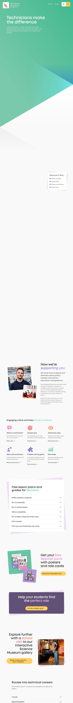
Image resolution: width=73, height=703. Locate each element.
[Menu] (68, 4)
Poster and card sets (57, 184)
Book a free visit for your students (18, 661)
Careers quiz (55, 187)
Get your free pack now (52, 573)
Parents (57, 4)
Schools (50, 4)
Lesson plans (55, 181)
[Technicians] (6, 5)
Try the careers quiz (35, 608)
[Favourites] (64, 4)
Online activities (56, 178)
